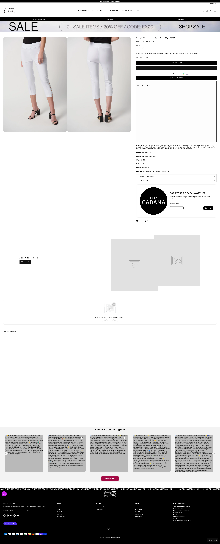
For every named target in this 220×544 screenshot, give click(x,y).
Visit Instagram (110, 478)
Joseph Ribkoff (97, 10)
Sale (139, 10)
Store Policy (138, 511)
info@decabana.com (179, 516)
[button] (176, 74)
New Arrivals (83, 10)
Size (138, 45)
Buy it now (176, 68)
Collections (127, 10)
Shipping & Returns (146, 176)
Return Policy (138, 509)
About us (59, 507)
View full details (176, 208)
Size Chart (60, 514)
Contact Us (60, 511)
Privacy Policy (138, 516)
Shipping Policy (139, 514)
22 (142, 48)
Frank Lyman (113, 10)
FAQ (136, 507)
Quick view (29, 412)
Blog (58, 509)
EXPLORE (25, 262)
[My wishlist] (211, 10)
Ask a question (144, 180)
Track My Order (61, 516)
